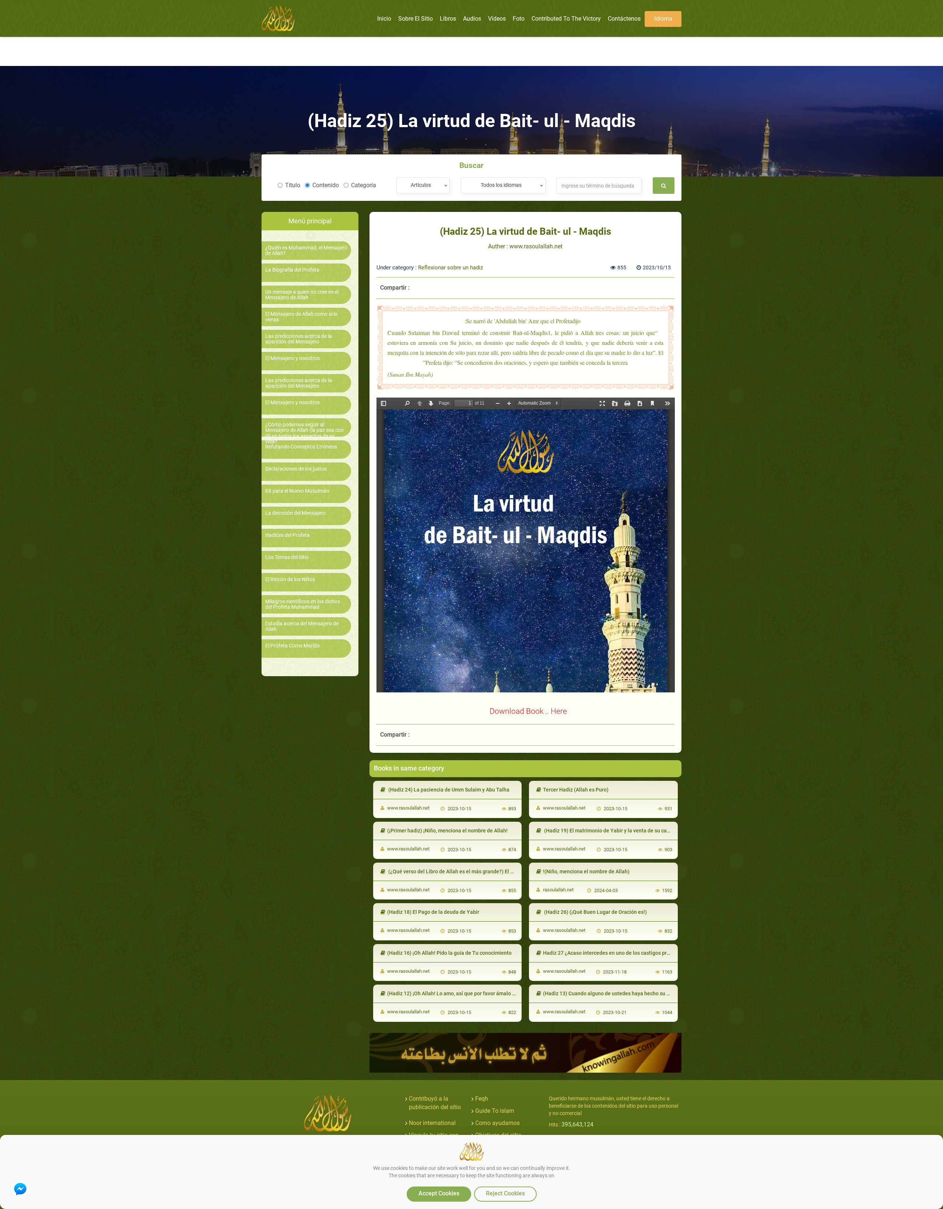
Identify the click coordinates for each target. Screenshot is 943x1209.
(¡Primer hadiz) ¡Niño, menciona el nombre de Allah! (447, 831)
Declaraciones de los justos (296, 469)
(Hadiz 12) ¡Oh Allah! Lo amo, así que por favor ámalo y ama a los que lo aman (477, 993)
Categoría (363, 185)
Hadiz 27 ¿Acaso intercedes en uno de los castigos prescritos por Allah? (626, 953)
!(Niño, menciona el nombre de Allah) (586, 871)
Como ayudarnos (497, 1122)
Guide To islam (494, 1110)
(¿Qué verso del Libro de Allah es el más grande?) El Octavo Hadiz (464, 871)
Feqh (481, 1098)
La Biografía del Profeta (292, 270)
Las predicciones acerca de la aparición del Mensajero (298, 339)
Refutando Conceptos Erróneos (301, 447)
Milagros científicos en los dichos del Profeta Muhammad (302, 604)
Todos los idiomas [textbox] (501, 185)
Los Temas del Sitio (287, 557)
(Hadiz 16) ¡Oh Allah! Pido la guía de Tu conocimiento (449, 953)
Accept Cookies (438, 1193)
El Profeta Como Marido (292, 646)
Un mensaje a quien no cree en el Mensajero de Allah (302, 294)
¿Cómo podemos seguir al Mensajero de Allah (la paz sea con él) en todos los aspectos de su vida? (304, 433)
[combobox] (423, 185)
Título (292, 185)
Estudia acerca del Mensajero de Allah (302, 626)
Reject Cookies (505, 1193)
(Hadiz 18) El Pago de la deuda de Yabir (433, 912)
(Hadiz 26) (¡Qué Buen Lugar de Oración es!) (595, 912)
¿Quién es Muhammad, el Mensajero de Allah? (306, 250)
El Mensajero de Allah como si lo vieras (301, 316)
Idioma (663, 18)
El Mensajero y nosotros (292, 358)
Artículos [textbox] (421, 185)
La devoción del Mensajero (295, 513)
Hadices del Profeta (287, 535)
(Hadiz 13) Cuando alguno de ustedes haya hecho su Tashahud (616, 993)
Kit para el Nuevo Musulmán (297, 491)
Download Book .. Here (528, 711)
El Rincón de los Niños (290, 579)
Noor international (432, 1122)
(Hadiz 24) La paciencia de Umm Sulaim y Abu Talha (448, 790)
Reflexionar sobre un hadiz (450, 267)
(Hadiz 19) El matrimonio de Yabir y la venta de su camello (611, 831)
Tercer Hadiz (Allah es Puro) (576, 790)
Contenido (325, 185)
